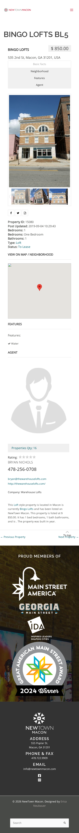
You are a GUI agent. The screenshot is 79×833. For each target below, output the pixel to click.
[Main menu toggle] (72, 10)
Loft (18, 243)
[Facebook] (39, 775)
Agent (39, 85)
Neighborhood (40, 71)
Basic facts (39, 64)
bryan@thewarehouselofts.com (27, 479)
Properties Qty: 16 (24, 448)
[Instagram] (39, 780)
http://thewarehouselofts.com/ (26, 483)
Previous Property (12, 537)
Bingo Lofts (18, 49)
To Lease (24, 247)
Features (39, 78)
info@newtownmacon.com (39, 769)
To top (67, 535)
